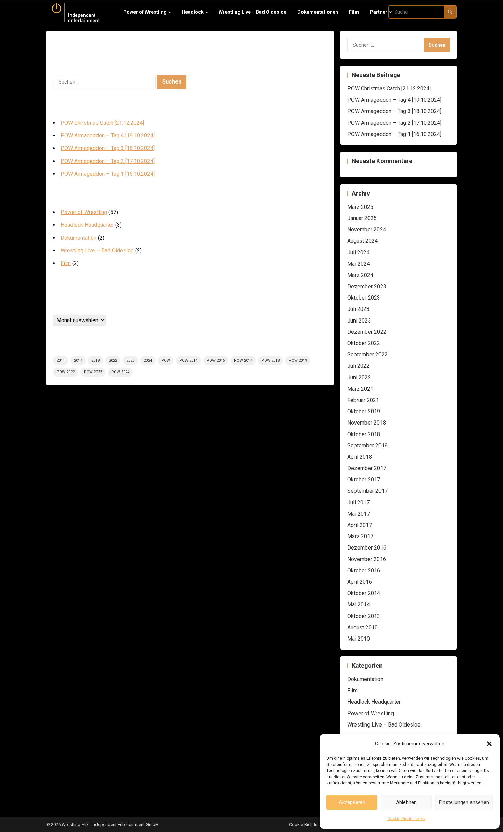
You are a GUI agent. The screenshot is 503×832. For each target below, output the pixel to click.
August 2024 (362, 241)
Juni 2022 (359, 377)
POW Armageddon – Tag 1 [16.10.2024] (108, 174)
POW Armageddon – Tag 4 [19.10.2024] (108, 135)
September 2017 (367, 491)
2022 (113, 360)
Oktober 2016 (363, 570)
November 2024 (366, 229)
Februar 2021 (363, 400)
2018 (95, 360)
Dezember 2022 (366, 332)
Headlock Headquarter (87, 225)
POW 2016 (216, 360)
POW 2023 (93, 372)
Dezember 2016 (366, 547)
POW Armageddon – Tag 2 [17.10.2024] (108, 161)
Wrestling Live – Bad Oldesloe (97, 250)
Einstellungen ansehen (464, 802)
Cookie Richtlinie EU (406, 818)
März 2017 (360, 536)
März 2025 (360, 207)
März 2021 (360, 389)
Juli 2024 (358, 252)
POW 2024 (120, 372)
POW (165, 360)
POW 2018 (270, 360)
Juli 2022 (358, 366)
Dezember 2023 (366, 286)
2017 (78, 360)
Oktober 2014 (363, 593)
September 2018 (367, 445)
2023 (130, 360)
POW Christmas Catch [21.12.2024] (102, 122)
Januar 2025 (362, 218)
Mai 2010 (358, 638)
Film (66, 263)
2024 (148, 360)
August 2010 (362, 627)
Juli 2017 (358, 502)
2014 (60, 360)
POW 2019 (298, 360)
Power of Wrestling (84, 212)
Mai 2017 (358, 513)
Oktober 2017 (363, 479)
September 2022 (367, 354)
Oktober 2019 (363, 411)
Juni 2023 (359, 320)
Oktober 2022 (363, 343)
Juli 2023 (358, 309)
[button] (489, 743)
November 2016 (366, 559)
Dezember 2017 (366, 468)
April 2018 (359, 457)
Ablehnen (406, 802)
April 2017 (359, 525)
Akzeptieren (352, 802)
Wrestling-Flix (75, 824)
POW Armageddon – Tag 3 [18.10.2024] (108, 148)
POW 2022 (65, 372)
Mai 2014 (358, 604)
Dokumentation (78, 238)
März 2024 (360, 275)
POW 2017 (243, 360)
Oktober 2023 (363, 297)
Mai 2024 (358, 264)
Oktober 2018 (363, 434)
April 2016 (359, 582)
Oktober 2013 (363, 616)
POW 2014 (188, 360)
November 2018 (366, 422)
